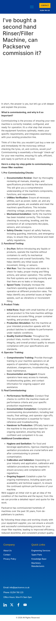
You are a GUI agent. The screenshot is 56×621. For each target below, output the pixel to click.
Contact (6, 554)
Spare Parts (36, 554)
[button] (32, 7)
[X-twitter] (11, 605)
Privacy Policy (9, 559)
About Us (7, 550)
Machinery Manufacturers (37, 564)
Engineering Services (40, 550)
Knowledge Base (38, 559)
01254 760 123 (45, 10)
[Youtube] (25, 605)
